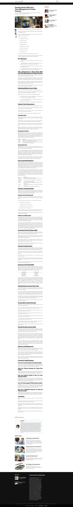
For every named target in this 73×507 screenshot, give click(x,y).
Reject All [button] (46, 505)
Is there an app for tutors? (22, 482)
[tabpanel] (29, 22)
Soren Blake (22, 420)
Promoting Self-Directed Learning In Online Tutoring (53, 15)
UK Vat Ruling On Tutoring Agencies (33, 464)
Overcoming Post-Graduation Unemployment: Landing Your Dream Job (53, 25)
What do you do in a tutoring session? (33, 446)
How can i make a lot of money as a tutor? (53, 20)
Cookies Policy (33, 505)
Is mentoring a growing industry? (32, 438)
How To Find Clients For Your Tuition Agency (22, 477)
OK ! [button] (36, 505)
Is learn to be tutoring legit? (32, 455)
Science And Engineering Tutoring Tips (53, 10)
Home (16, 1)
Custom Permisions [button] (41, 505)
